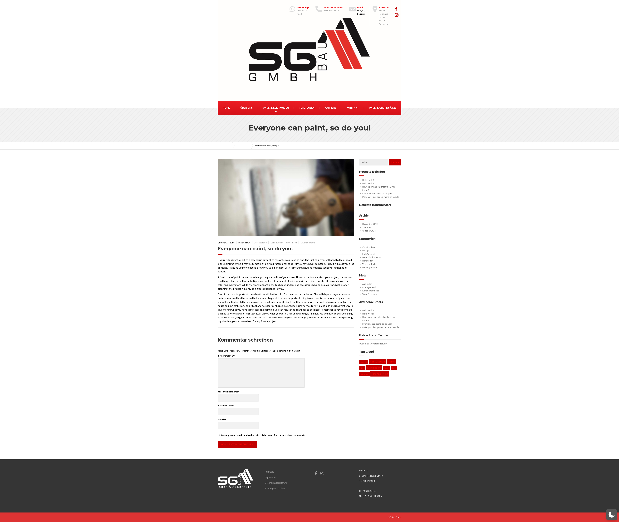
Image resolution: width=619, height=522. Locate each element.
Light (362, 368)
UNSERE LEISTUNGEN (276, 107)
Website (222, 419)
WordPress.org (369, 294)
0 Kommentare (308, 242)
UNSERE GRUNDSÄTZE (382, 107)
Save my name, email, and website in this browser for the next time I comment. (263, 435)
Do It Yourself (260, 242)
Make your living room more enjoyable (380, 196)
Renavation (367, 260)
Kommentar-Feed (370, 290)
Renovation (364, 374)
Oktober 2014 (369, 230)
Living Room (374, 367)
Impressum (270, 477)
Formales (269, 471)
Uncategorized (369, 267)
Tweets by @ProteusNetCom (373, 343)
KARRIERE (330, 107)
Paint (294, 242)
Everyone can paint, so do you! (377, 193)
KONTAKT (353, 107)
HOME (226, 107)
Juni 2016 (366, 227)
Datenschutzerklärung (276, 482)
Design (365, 250)
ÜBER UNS (246, 107)
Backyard (363, 362)
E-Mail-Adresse (226, 405)
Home (287, 242)
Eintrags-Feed (369, 287)
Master (386, 368)
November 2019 (370, 223)
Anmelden (367, 283)
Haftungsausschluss (275, 488)
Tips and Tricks (369, 264)
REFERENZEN (306, 107)
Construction (277, 242)
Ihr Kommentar (226, 355)
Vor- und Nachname (228, 391)
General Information (372, 257)
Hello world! (368, 180)
